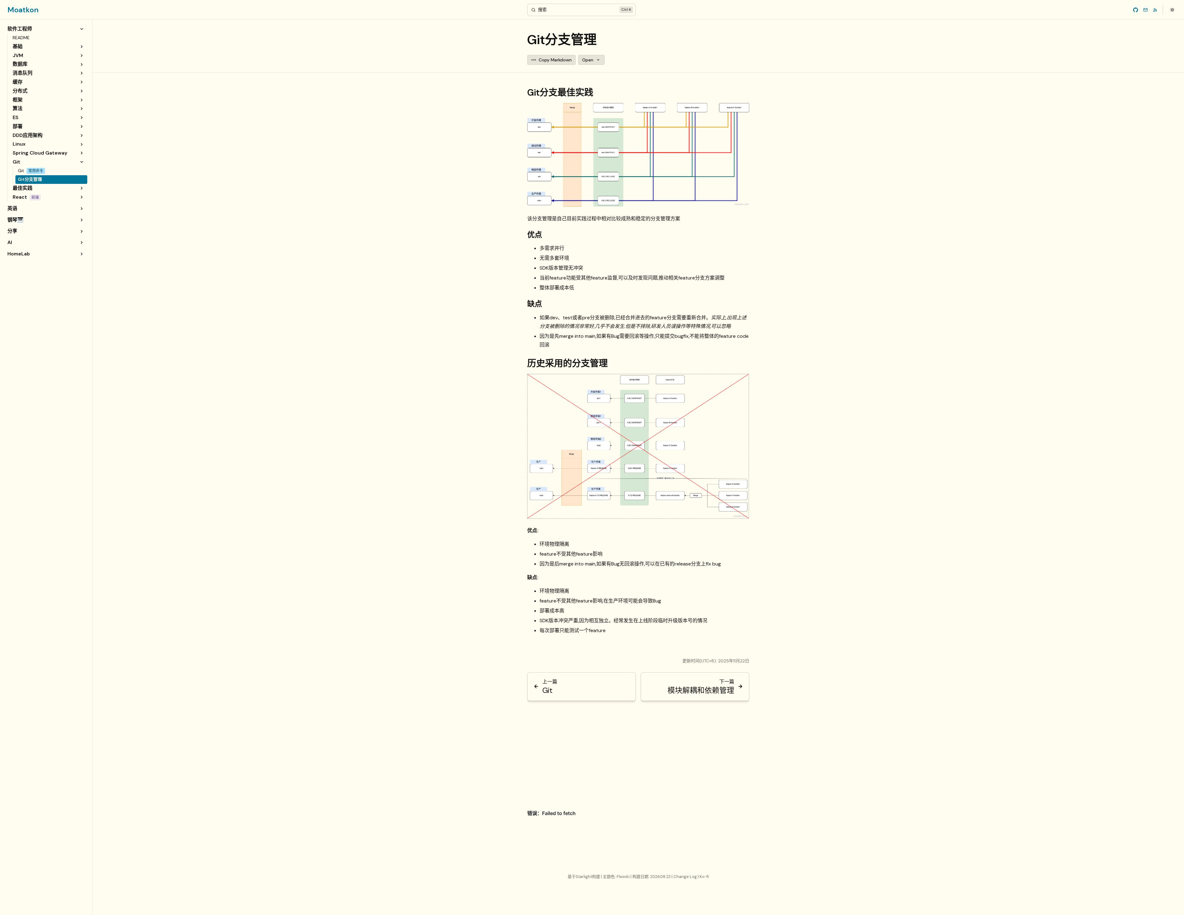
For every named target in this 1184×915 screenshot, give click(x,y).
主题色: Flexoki (617, 876)
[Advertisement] (638, 751)
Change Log (685, 876)
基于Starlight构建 (584, 876)
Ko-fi (704, 876)
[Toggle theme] (1172, 10)
